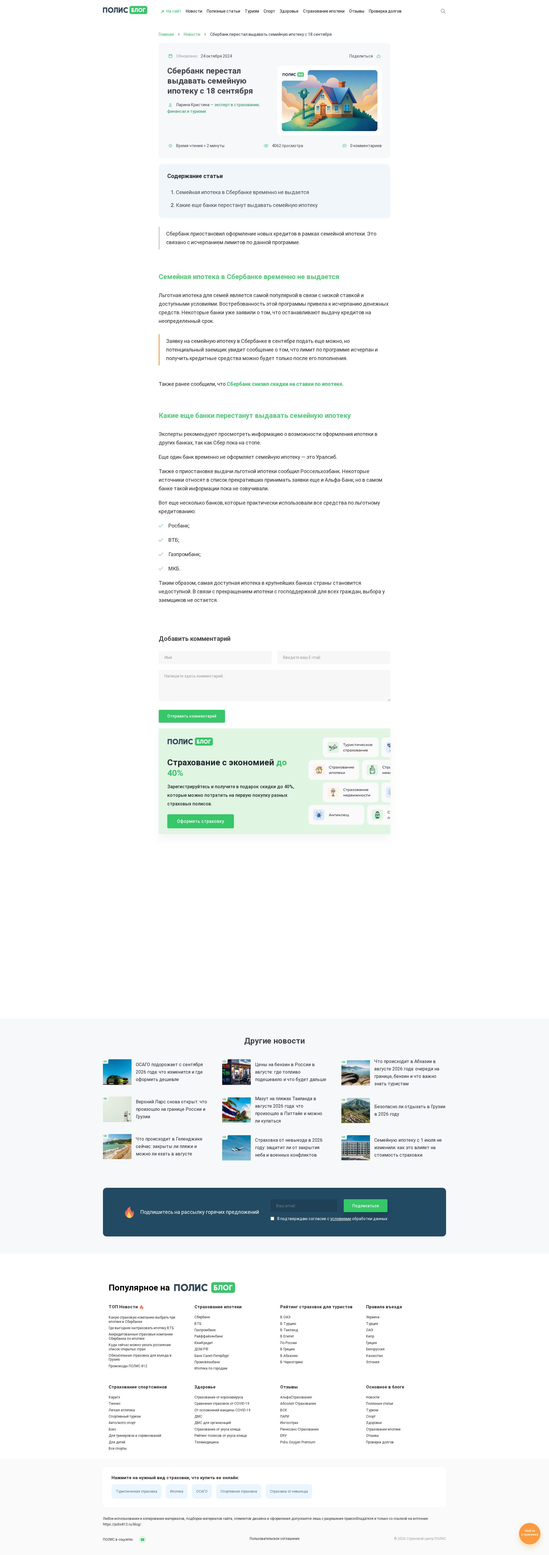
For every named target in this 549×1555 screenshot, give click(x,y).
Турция (372, 1324)
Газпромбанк (205, 1330)
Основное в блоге (385, 1387)
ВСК (283, 1410)
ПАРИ (284, 1416)
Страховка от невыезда (289, 1491)
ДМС (198, 1416)
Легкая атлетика (122, 1410)
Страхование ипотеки (324, 11)
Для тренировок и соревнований (135, 1436)
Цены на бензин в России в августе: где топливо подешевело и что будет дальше (290, 1072)
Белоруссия (375, 1349)
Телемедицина (206, 1442)
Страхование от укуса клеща (217, 1429)
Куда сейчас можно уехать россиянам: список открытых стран (140, 1347)
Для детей (117, 1442)
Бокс (112, 1429)
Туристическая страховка (136, 1491)
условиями (340, 1218)
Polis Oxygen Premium (297, 1442)
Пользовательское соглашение (274, 1539)
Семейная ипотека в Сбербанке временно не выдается (242, 192)
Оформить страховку (200, 821)
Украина (372, 1317)
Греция (371, 1343)
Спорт (269, 11)
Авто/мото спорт (122, 1423)
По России (288, 1343)
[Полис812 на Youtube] (140, 1540)
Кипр (370, 1336)
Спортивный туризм (125, 1416)
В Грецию (287, 1349)
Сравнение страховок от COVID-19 (221, 1404)
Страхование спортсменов (138, 1387)
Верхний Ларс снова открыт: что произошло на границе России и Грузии (171, 1109)
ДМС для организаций (212, 1423)
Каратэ (114, 1397)
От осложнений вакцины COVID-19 (222, 1410)
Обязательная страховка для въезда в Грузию (140, 1358)
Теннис (114, 1404)
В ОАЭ (285, 1317)
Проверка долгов (385, 11)
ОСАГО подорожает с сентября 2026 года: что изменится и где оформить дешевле (169, 1072)
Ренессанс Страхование (299, 1429)
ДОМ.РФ (201, 1349)
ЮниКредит (203, 1343)
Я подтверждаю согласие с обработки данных (332, 1218)
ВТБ (197, 1324)
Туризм (252, 11)
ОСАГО (202, 1491)
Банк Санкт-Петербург (211, 1356)
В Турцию (288, 1324)
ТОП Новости (124, 1306)
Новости (194, 11)
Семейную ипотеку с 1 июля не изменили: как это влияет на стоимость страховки (408, 1147)
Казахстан (374, 1356)
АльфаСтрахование (296, 1397)
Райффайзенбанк (208, 1336)
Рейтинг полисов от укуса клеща (220, 1436)
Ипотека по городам (210, 1368)
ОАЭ (369, 1330)
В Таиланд (289, 1330)
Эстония (372, 1362)
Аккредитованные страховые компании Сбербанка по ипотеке (141, 1336)
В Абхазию (289, 1356)
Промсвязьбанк (207, 1362)
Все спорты (118, 1449)
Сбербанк (202, 1317)
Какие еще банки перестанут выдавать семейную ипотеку (247, 205)
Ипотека (176, 1491)
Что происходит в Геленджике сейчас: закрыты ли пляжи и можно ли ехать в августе (169, 1146)
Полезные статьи (223, 11)
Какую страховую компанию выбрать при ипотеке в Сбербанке (142, 1319)
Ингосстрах (289, 1423)
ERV (283, 1436)
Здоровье (289, 11)
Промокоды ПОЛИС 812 (128, 1366)
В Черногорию (291, 1362)
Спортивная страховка (238, 1491)
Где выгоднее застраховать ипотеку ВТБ (141, 1328)
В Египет (287, 1336)
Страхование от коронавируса (218, 1397)
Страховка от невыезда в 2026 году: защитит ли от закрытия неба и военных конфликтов (289, 1147)
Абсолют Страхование (298, 1404)
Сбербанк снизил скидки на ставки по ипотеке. (285, 384)
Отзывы (356, 11)
